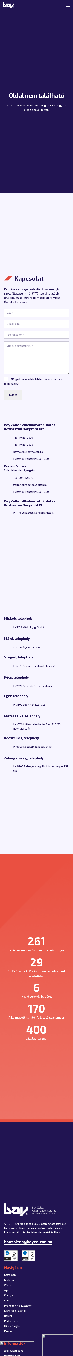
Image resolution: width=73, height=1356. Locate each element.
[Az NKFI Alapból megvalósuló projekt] (17, 1348)
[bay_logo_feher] (8, 5)
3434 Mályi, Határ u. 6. (26, 647)
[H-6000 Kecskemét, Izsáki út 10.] (8, 746)
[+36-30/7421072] (8, 477)
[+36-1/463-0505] (8, 444)
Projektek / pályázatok (18, 1305)
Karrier (8, 1331)
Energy (8, 1295)
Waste (8, 1285)
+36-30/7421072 (23, 477)
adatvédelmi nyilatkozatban (45, 379)
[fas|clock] (8, 458)
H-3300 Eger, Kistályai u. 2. (29, 704)
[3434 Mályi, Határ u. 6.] (8, 647)
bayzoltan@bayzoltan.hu (28, 451)
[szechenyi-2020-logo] (57, 1345)
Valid (7, 1300)
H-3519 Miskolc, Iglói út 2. (29, 627)
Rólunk (8, 1315)
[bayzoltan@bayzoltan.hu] (8, 451)
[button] (56, 5)
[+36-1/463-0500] (8, 437)
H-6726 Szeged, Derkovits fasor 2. (34, 665)
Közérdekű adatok (15, 1310)
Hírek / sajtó (12, 1326)
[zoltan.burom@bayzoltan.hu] (8, 484)
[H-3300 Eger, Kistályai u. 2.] (8, 704)
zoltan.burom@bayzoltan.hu (30, 484)
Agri (6, 1290)
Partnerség (11, 1320)
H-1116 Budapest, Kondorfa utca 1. (33, 512)
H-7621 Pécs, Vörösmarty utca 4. (33, 686)
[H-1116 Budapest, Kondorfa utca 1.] (8, 512)
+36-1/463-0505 (23, 444)
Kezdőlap (10, 1274)
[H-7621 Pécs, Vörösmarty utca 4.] (8, 685)
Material (9, 1279)
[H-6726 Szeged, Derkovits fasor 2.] (8, 665)
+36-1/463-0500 (23, 437)
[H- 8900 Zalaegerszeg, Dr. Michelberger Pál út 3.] (8, 768)
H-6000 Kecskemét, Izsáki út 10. (32, 746)
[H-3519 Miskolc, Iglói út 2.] (8, 627)
